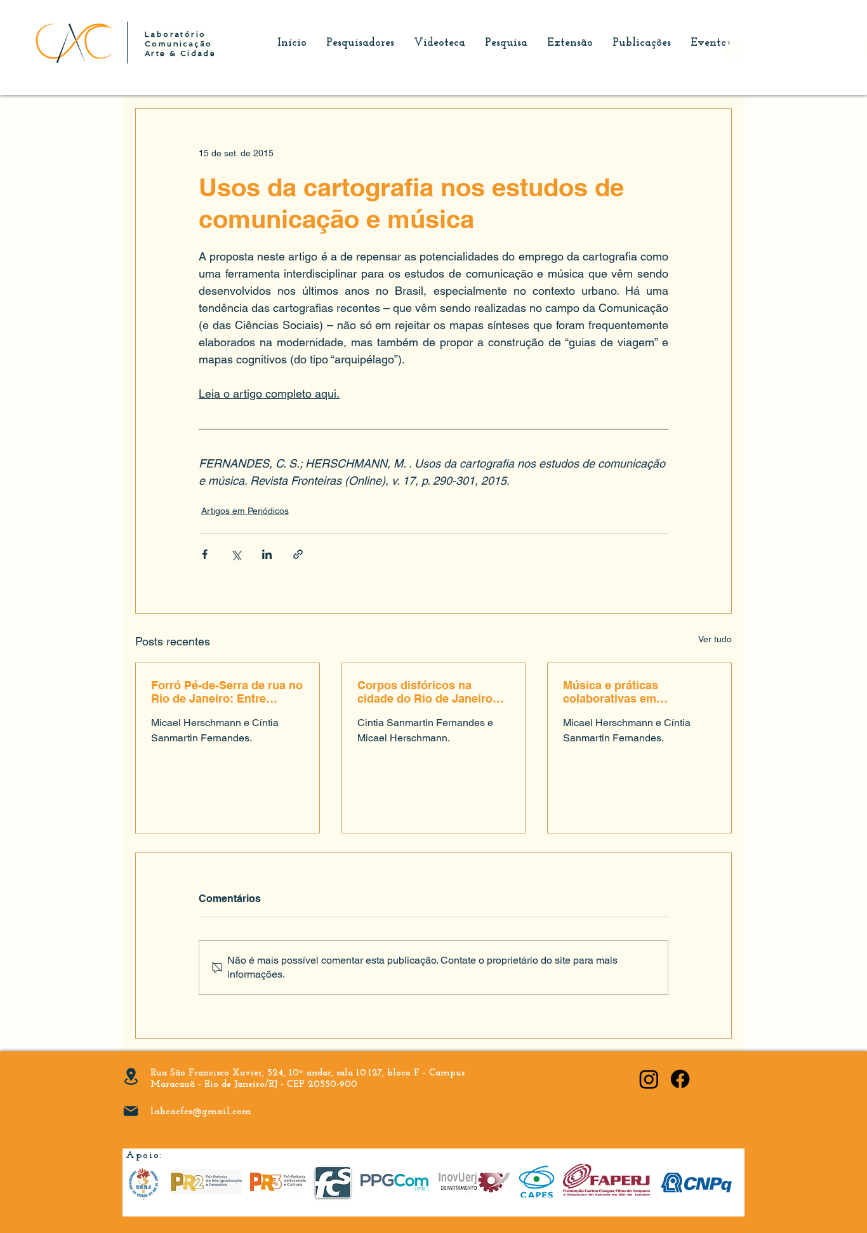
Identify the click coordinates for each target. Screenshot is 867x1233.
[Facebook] (680, 1079)
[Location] (130, 1076)
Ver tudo (715, 639)
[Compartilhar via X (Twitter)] (236, 554)
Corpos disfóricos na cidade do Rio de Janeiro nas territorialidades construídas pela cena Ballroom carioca (425, 691)
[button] (734, 46)
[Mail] (130, 1111)
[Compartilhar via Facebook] (205, 554)
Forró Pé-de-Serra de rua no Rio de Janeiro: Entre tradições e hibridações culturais (227, 691)
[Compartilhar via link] (298, 554)
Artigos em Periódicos (245, 511)
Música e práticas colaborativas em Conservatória (610, 691)
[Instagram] (649, 1079)
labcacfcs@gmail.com (200, 1112)
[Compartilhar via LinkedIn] (267, 554)
